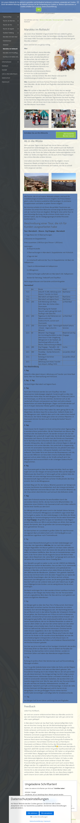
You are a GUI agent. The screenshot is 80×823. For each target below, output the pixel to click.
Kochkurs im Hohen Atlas (11, 57)
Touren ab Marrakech (9, 21)
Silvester (5, 45)
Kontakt (4, 70)
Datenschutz (6, 78)
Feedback (5, 66)
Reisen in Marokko (46, 20)
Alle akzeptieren (46, 813)
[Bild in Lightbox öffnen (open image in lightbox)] (36, 119)
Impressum (5, 82)
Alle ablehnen (32, 813)
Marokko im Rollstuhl (10, 49)
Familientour (7, 41)
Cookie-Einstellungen (40, 817)
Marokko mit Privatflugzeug (11, 53)
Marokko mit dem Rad (10, 37)
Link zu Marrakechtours (9, 74)
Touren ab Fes (7, 25)
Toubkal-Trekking (8, 33)
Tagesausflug (7, 17)
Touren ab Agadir (8, 29)
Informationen (6, 62)
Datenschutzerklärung (36, 821)
